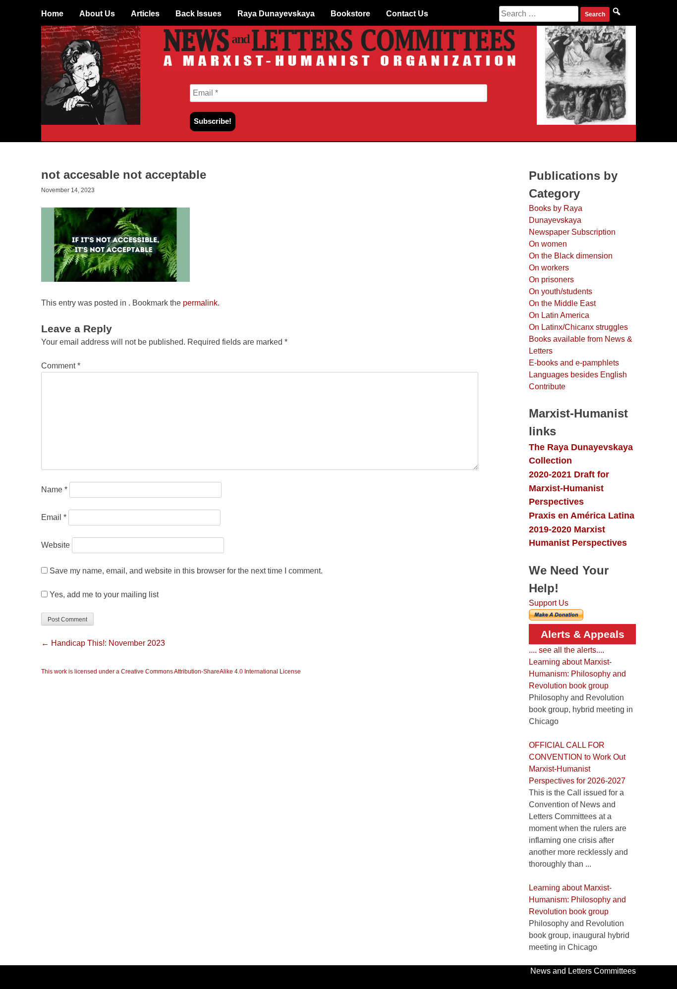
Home (52, 13)
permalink (200, 303)
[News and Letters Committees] (338, 68)
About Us (97, 13)
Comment (60, 366)
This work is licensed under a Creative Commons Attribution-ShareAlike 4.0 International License (171, 671)
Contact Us (407, 13)
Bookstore (350, 13)
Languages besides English (578, 374)
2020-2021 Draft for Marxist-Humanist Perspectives (569, 488)
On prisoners (551, 279)
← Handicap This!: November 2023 (103, 643)
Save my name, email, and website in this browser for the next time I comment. (186, 571)
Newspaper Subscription (572, 232)
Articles (145, 13)
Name (54, 489)
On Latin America (559, 315)
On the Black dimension (571, 256)
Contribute (547, 386)
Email (53, 517)
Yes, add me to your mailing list (103, 594)
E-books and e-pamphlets (574, 363)
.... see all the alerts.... (566, 650)
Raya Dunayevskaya (276, 13)
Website (55, 545)
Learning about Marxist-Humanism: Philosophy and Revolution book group (577, 674)
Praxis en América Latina (581, 515)
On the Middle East (562, 303)
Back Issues (198, 13)
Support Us (548, 603)
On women (548, 244)
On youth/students (560, 291)
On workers (549, 267)
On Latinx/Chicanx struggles (578, 327)
